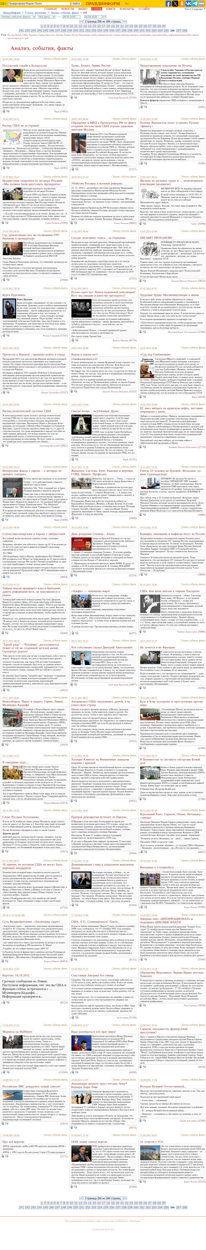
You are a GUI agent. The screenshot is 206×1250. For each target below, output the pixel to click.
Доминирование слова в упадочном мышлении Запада (102, 866)
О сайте (144, 8)
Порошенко (84, 35)
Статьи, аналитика (35, 12)
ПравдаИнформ (12, 12)
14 (89, 26)
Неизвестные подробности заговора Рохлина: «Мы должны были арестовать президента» (32, 182)
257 (118, 30)
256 (112, 30)
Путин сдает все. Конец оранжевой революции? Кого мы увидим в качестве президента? (103, 293)
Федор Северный (51, 335)
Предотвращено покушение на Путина (166, 65)
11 (76, 26)
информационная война (179, 35)
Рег (127, 3)
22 (126, 26)
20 (117, 26)
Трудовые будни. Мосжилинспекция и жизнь (169, 295)
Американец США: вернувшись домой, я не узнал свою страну (100, 703)
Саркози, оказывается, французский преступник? (163, 1030)
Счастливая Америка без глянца (92, 975)
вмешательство (105, 35)
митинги (134, 35)
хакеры (116, 35)
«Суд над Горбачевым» (155, 354)
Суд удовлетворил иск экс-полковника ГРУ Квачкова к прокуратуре (30, 236)
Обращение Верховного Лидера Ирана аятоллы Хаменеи (171, 974)
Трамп (67, 35)
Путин (74, 35)
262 (148, 30)
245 (45, 30)
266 (172, 30)
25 (140, 26)
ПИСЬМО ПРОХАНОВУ (156, 237)
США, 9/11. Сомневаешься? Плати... (95, 921)
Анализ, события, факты (65, 12)
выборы (125, 35)
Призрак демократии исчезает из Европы (98, 817)
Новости (67, 8)
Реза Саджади (190, 1005)
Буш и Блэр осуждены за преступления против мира (171, 703)
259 (130, 30)
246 (51, 30)
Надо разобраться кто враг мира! (93, 1031)
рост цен (24, 38)
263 (154, 30)
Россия (10, 35)
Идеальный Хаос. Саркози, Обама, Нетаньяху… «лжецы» (172, 816)
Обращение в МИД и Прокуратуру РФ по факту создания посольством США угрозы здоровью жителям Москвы (103, 126)
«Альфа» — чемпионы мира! (90, 591)
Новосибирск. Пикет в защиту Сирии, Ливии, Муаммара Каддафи (32, 703)
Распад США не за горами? (20, 125)
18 (108, 26)
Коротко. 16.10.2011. (16, 975)
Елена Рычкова (52, 223)
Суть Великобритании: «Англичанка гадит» (31, 921)
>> (125, 21)
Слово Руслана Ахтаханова (20, 817)
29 (159, 26)
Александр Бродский (118, 97)
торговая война (159, 35)
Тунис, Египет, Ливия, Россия (90, 65)
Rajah (57, 111)
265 (166, 30)
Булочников (122, 1017)
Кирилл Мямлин (120, 340)
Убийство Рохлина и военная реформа (97, 183)
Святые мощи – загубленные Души (94, 411)
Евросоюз (50, 35)
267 (179, 30)
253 (94, 30)
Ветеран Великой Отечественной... (163, 1086)
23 (131, 26)
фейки (195, 35)
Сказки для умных (188, 1120)
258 (124, 30)
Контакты (127, 8)
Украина (33, 35)
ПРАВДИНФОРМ (103, 3)
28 (154, 26)
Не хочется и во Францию (157, 647)
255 (106, 30)
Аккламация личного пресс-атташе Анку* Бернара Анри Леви (99, 1085)
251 (82, 30)
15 (94, 26)
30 (163, 26)
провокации (145, 35)
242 (27, 30)
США (25, 35)
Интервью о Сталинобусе (157, 867)
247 (58, 30)
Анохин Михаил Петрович (184, 281)
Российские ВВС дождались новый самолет (31, 1086)
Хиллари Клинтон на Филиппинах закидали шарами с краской (100, 761)
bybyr (194, 224)
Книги (110, 8)
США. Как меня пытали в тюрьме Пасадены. (170, 591)
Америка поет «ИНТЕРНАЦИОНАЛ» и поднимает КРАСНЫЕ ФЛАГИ (166, 920)
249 (70, 30)
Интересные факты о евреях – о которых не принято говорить (32, 472)
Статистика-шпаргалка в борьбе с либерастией (33, 533)
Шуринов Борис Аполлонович (182, 332)
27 (149, 26)
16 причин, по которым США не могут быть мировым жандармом (32, 866)
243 (33, 30)
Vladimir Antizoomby (187, 632)
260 (136, 30)
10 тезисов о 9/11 (151, 1141)
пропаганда (13, 38)
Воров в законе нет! (84, 354)
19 (112, 26)
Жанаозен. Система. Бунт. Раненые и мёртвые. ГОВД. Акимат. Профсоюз (102, 472)
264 (160, 30)
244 (39, 30)
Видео (82, 8)
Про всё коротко (13, 1141)
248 (64, 30)
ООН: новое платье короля (89, 1141)
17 (103, 26)
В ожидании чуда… (15, 762)
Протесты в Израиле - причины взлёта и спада (33, 354)
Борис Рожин (190, 907)
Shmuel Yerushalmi (50, 392)
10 (71, 26)
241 (21, 30)
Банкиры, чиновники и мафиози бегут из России (172, 533)
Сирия (41, 35)
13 (85, 26)
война (94, 35)
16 (99, 26)
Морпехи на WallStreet (17, 1031)
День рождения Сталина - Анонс (93, 533)
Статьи (97, 8)
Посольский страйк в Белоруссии (24, 65)
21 (122, 26)
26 (145, 26)
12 (80, 26)
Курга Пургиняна (13, 295)
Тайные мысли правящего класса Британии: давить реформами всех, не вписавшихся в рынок (31, 592)
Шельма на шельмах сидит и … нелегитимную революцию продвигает (171, 182)
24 (136, 26)
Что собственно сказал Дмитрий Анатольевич (102, 647)
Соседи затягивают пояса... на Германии (98, 237)
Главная (50, 8)
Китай (18, 35)
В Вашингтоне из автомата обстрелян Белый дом (170, 761)
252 (88, 30)
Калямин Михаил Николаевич (183, 447)
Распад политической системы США (26, 411)
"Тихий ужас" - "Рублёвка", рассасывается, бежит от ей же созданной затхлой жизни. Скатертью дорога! (31, 648)
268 (185, 30)
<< (81, 21)
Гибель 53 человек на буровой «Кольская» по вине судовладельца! (170, 472)
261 (142, 30)
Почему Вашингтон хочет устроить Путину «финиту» (169, 124)
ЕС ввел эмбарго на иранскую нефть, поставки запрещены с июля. (171, 410)
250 (76, 30)
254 (100, 30)
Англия (59, 35)
